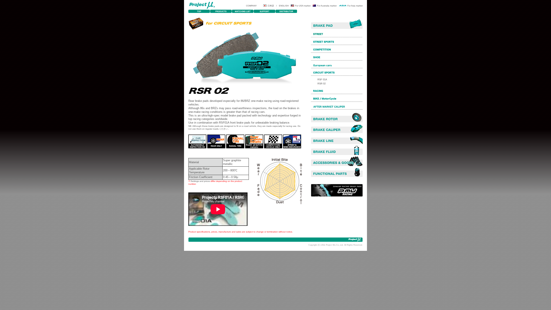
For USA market (303, 6)
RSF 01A (322, 79)
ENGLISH (284, 6)
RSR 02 (321, 83)
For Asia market (355, 6)
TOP (199, 11)
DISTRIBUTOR (286, 11)
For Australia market (327, 6)
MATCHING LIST (243, 11)
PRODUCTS (221, 11)
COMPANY (251, 6)
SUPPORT (264, 11)
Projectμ (201, 5)
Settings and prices (200, 181)
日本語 (271, 6)
